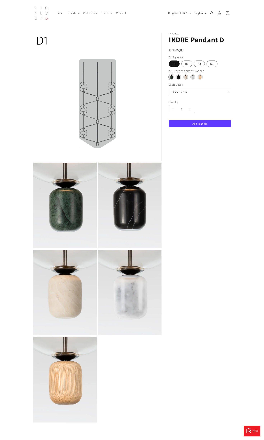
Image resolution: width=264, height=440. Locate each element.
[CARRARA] (192, 77)
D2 (186, 64)
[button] (73, 13)
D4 (212, 64)
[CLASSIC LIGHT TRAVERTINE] (185, 77)
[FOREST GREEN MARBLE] (171, 77)
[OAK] (200, 77)
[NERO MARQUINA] (178, 77)
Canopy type (176, 84)
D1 (174, 64)
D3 (199, 64)
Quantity (173, 102)
